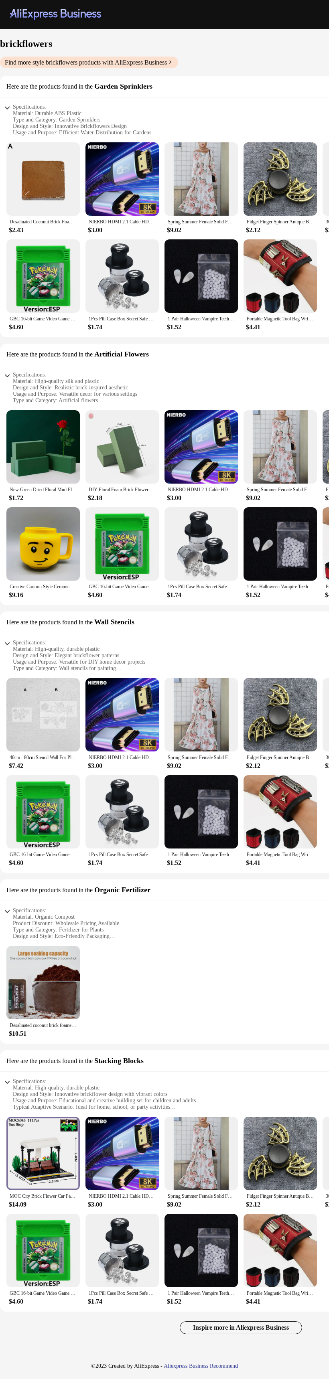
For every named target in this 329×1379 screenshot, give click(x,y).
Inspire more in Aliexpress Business (241, 1327)
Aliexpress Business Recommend (201, 1366)
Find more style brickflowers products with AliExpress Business (86, 62)
